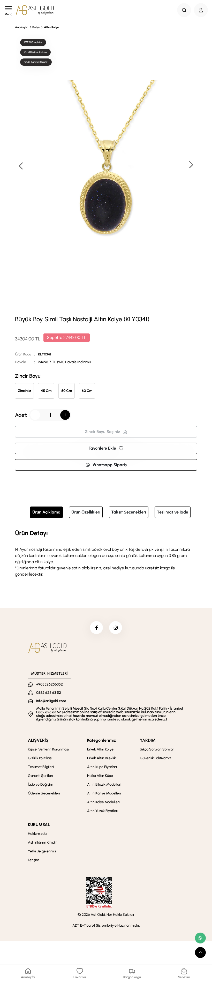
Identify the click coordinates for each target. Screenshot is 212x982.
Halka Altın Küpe (100, 775)
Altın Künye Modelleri (104, 793)
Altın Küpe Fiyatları (102, 767)
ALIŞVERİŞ (38, 740)
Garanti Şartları (40, 775)
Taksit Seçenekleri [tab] (128, 512)
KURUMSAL (39, 824)
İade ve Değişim (40, 784)
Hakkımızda (37, 833)
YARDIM (148, 740)
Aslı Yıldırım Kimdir (42, 842)
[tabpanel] (106, 552)
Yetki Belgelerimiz (42, 851)
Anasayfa (21, 27)
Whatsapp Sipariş (110, 464)
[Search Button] (184, 10)
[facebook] (96, 627)
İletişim (33, 860)
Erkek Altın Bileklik (101, 758)
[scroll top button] (200, 952)
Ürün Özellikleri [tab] (85, 512)
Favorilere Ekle (102, 448)
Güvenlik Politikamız (155, 758)
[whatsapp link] (200, 938)
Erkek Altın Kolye (100, 749)
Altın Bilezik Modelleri (104, 784)
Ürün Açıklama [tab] (46, 512)
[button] (191, 165)
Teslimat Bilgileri (41, 767)
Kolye (36, 27)
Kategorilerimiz (101, 740)
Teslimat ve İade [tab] (172, 512)
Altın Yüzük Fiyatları (102, 811)
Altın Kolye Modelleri (103, 802)
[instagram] (115, 627)
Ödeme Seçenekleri (44, 793)
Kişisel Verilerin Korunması (48, 749)
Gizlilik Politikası (40, 758)
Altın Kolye (51, 27)
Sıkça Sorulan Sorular (157, 749)
